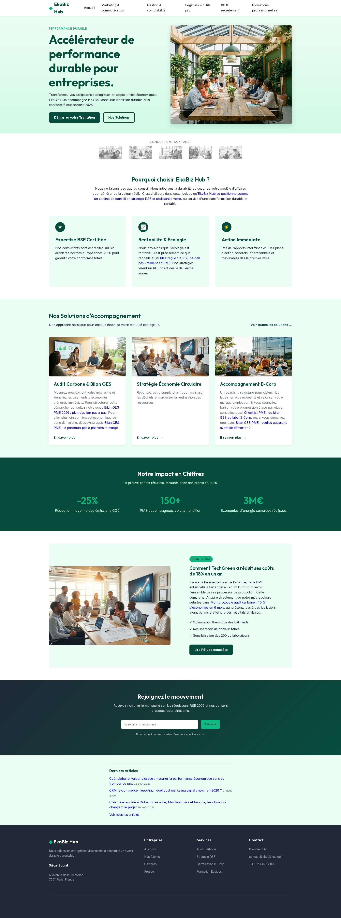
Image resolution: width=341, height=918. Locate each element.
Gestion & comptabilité (156, 7)
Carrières (150, 864)
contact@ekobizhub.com (266, 857)
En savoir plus (67, 437)
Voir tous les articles (124, 815)
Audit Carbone (206, 849)
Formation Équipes (209, 871)
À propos (150, 849)
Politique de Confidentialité (211, 904)
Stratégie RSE (206, 857)
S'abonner (210, 724)
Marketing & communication (112, 7)
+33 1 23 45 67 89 (261, 864)
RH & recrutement (230, 7)
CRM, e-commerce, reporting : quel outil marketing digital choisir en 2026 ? (165, 790)
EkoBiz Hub (59, 8)
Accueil (89, 8)
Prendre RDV (258, 849)
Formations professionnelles (264, 7)
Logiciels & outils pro (197, 7)
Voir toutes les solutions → (271, 325)
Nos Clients (152, 857)
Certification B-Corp (210, 864)
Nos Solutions (119, 117)
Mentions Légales (179, 904)
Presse (149, 871)
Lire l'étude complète (211, 650)
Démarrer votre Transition (74, 117)
